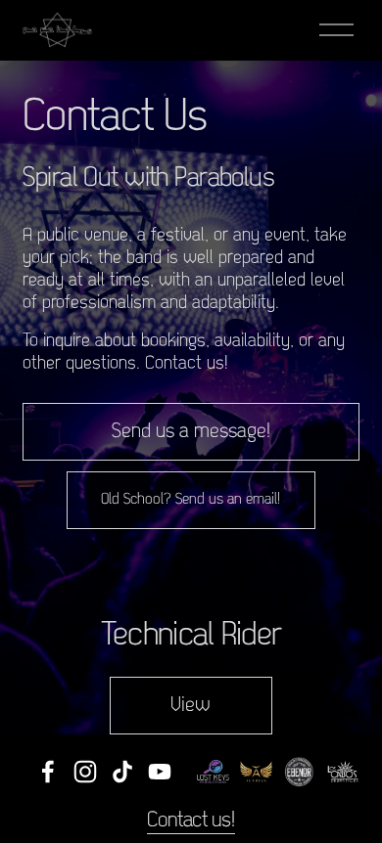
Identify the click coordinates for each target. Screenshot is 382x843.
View (190, 705)
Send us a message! (191, 432)
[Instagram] (85, 771)
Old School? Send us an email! (190, 500)
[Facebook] (48, 771)
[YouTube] (159, 771)
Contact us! (190, 821)
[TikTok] (122, 771)
